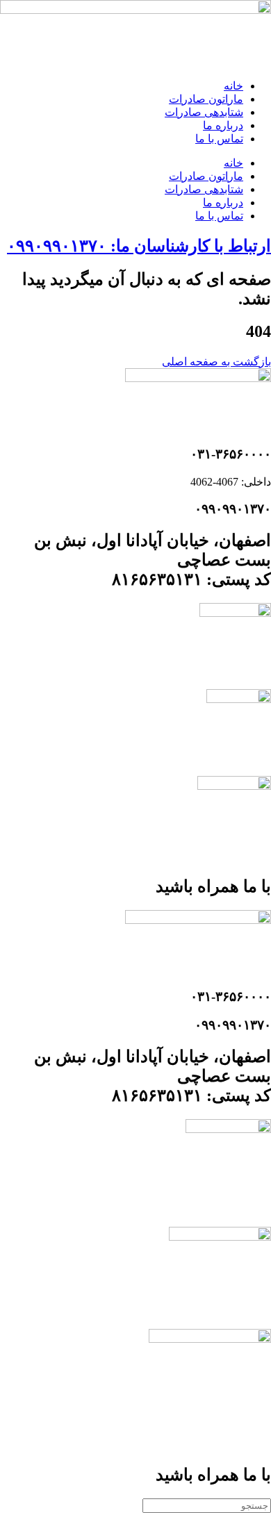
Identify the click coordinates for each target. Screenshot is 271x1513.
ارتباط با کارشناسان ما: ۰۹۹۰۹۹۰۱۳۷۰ (139, 246)
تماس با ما (219, 138)
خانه (233, 86)
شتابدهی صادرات (204, 112)
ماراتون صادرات (206, 99)
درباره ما (223, 125)
